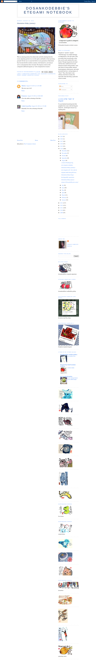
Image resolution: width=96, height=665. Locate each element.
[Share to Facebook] (50, 72)
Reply (23, 90)
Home (36, 140)
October (64, 155)
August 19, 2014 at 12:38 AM (33, 86)
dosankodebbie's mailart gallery (68, 354)
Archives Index (71, 367)
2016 (61, 144)
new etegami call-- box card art (69, 170)
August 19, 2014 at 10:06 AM (35, 96)
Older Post (53, 140)
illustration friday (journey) (68, 167)
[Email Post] (42, 71)
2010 (61, 210)
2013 (61, 203)
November (64, 153)
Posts (62, 86)
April (63, 192)
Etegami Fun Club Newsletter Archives (68, 365)
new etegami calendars (67, 165)
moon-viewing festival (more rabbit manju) (73, 378)
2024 (61, 139)
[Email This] (45, 72)
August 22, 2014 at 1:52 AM (39, 106)
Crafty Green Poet (26, 106)
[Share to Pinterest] (52, 72)
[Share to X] (48, 72)
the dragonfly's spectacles (67, 177)
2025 (61, 136)
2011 (61, 208)
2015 (61, 146)
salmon (36, 75)
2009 (61, 212)
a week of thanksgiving (67, 162)
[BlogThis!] (46, 72)
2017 (61, 141)
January (64, 200)
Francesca (24, 96)
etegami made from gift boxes (68, 172)
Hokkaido (44, 73)
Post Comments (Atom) (30, 144)
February (64, 197)
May (63, 190)
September (64, 158)
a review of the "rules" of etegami (66, 100)
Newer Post (20, 140)
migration (30, 75)
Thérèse (24, 86)
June (63, 187)
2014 (61, 148)
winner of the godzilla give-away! (69, 182)
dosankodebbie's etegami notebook (48, 10)
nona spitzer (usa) (71, 356)
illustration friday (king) (67, 175)
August (64, 160)
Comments (63, 89)
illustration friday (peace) (67, 180)
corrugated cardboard (29, 73)
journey (24, 75)
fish (39, 73)
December (64, 151)
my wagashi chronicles (66, 376)
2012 (61, 205)
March (63, 195)
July (63, 185)
